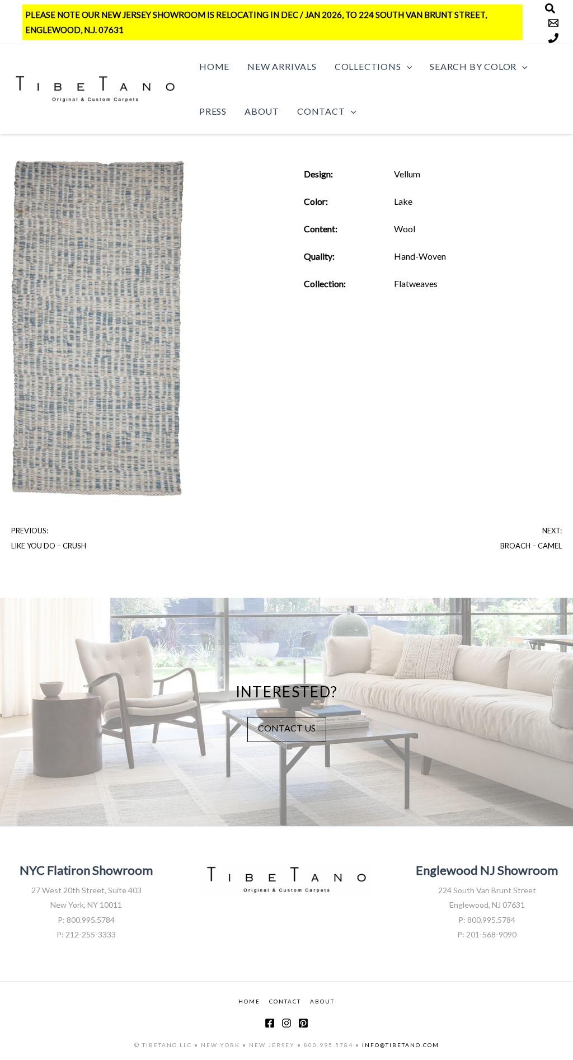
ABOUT (322, 1001)
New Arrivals (282, 66)
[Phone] (553, 38)
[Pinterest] (303, 1023)
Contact (321, 111)
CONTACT (285, 1001)
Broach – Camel (531, 545)
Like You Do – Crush (48, 545)
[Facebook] (270, 1023)
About (262, 111)
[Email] (553, 23)
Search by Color (473, 66)
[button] (406, 66)
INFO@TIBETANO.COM (400, 1045)
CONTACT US (287, 728)
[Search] (550, 8)
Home (214, 66)
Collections (368, 66)
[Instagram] (286, 1023)
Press (213, 111)
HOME (249, 1001)
